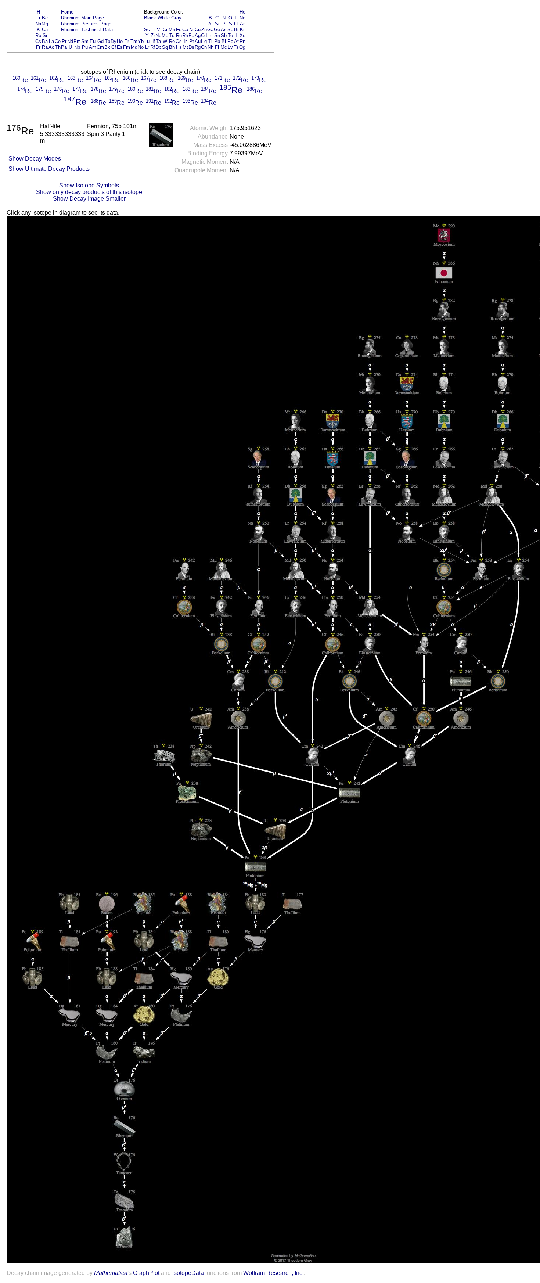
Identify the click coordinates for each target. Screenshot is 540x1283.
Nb (158, 35)
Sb (224, 35)
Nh (210, 47)
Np (77, 47)
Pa (64, 47)
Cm (100, 47)
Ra (45, 47)
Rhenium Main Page (82, 18)
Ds (191, 47)
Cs (38, 41)
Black (150, 18)
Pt (191, 41)
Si (217, 23)
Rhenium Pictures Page (86, 23)
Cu (198, 29)
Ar (242, 23)
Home (67, 12)
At (236, 41)
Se (230, 29)
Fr (38, 47)
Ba (45, 41)
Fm (126, 47)
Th (58, 47)
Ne (242, 18)
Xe (242, 35)
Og (242, 47)
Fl (217, 47)
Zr (153, 35)
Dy (113, 41)
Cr (165, 29)
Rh (185, 35)
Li (38, 18)
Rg (198, 47)
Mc (223, 47)
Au (198, 41)
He (242, 12)
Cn (204, 47)
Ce (58, 41)
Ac (51, 47)
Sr (45, 35)
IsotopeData (188, 1273)
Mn (172, 29)
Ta (158, 41)
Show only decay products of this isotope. (90, 192)
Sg (165, 47)
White (164, 18)
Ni (191, 29)
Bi (224, 41)
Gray (176, 18)
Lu (147, 41)
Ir (185, 41)
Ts (236, 47)
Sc (147, 29)
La (51, 41)
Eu (93, 41)
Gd (100, 41)
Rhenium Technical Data (87, 29)
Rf (152, 47)
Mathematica (110, 1273)
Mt (185, 47)
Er (126, 41)
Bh (172, 47)
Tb (107, 41)
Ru (179, 35)
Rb (38, 35)
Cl (236, 23)
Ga (210, 29)
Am (92, 47)
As (224, 29)
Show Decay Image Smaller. (90, 198)
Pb (217, 41)
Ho (120, 41)
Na (38, 23)
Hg (204, 41)
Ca (45, 29)
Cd (204, 35)
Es (120, 47)
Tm (133, 41)
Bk (107, 47)
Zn (204, 29)
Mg (45, 23)
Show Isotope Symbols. (89, 185)
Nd (70, 41)
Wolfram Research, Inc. (273, 1273)
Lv (230, 47)
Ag (198, 35)
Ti (153, 29)
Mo (165, 35)
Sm (85, 41)
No (141, 47)
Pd (191, 35)
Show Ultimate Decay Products (49, 169)
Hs (179, 47)
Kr (242, 29)
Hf (152, 41)
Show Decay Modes (34, 158)
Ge (217, 29)
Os (179, 41)
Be (45, 18)
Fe (178, 29)
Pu (85, 47)
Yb (141, 41)
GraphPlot (146, 1273)
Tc (171, 35)
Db (158, 47)
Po (230, 41)
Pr (64, 41)
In (210, 35)
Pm (77, 41)
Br (236, 29)
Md (134, 47)
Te (230, 35)
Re (172, 41)
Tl (210, 41)
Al (210, 23)
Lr (147, 47)
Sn (217, 35)
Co (185, 29)
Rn (242, 41)
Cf (113, 47)
